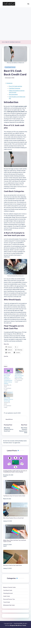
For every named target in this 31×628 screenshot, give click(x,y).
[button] (9, 419)
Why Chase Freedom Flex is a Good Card (8, 399)
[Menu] (28, 3)
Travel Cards (6, 602)
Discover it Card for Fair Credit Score (12, 565)
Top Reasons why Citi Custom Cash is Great (19, 375)
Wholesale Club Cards (9, 605)
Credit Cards (6, 596)
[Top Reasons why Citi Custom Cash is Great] (19, 370)
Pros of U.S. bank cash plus (15, 86)
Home (3, 42)
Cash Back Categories (14, 88)
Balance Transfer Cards (9, 587)
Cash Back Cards (10, 67)
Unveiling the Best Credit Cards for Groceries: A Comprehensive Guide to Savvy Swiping (8, 378)
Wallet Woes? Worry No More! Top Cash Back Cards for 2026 (14, 541)
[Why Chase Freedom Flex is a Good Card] (8, 394)
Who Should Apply (13, 94)
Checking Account (8, 593)
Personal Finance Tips (9, 599)
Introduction (9, 83)
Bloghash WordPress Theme (18, 625)
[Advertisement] (15, 23)
